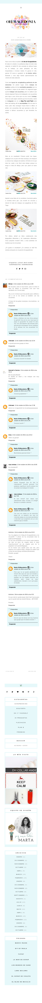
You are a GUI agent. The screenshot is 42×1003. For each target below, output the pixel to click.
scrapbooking (27, 264)
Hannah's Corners (14, 370)
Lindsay (34, 96)
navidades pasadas (26, 87)
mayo (19, 909)
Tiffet (21, 954)
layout (20, 262)
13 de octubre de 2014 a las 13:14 (25, 340)
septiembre (19, 895)
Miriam (11, 284)
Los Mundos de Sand (21, 965)
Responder (12, 305)
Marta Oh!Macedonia (20, 313)
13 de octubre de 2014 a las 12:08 (23, 284)
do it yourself (21, 713)
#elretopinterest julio (21, 764)
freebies (21, 732)
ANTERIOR (32, 671)
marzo (19, 874)
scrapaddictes (15, 264)
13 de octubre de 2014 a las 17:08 (25, 405)
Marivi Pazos (21, 943)
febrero (19, 878)
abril (19, 870)
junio (19, 905)
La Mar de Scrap (21, 959)
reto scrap (28, 262)
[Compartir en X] (19, 268)
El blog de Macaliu (21, 981)
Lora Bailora (21, 970)
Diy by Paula (21, 948)
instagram (10, 101)
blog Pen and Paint (27, 101)
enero (19, 857)
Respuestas (14, 309)
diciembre (19, 860)
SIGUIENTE (10, 671)
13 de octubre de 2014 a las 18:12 (22, 435)
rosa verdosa (12, 464)
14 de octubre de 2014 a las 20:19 (24, 532)
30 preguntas (21, 718)
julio (19, 902)
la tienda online (31, 73)
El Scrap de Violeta (21, 976)
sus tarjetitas (24, 103)
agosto (19, 898)
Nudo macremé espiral (21, 795)
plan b (21, 727)
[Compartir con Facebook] (17, 268)
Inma (10, 435)
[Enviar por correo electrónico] (25, 268)
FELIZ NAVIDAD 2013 (21, 779)
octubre (19, 867)
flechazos (21, 722)
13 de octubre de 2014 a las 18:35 (27, 464)
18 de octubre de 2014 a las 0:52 (24, 594)
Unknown (11, 340)
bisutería (21, 708)
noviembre (19, 864)
